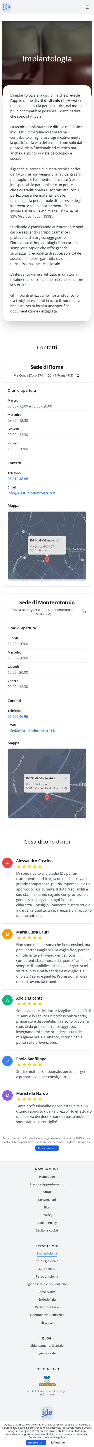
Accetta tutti (36, 1442)
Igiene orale (47, 1353)
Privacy (47, 1215)
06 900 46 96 (18, 716)
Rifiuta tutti (58, 1442)
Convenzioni (47, 1199)
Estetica (47, 1322)
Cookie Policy (47, 1223)
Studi (47, 1192)
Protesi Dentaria (47, 1307)
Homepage (47, 1176)
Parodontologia (47, 1276)
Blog (47, 1207)
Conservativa (47, 1292)
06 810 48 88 (18, 478)
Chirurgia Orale (47, 1261)
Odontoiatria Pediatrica (47, 1315)
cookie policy (57, 1437)
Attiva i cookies (47, 553)
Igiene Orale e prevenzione (47, 1284)
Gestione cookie (47, 1230)
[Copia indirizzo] (77, 375)
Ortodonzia (47, 1269)
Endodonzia (47, 1299)
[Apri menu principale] (87, 7)
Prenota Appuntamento (47, 1184)
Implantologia (47, 1253)
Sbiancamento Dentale (47, 1345)
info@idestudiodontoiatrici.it (31, 493)
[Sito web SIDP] (47, 1380)
